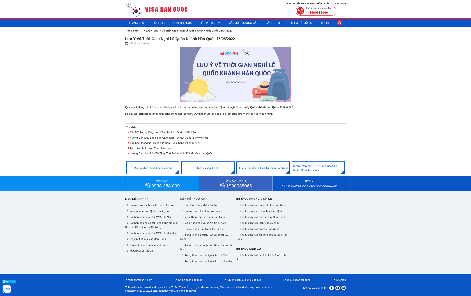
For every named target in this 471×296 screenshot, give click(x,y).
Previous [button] (123, 168)
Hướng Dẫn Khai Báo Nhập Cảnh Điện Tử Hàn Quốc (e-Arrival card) (169, 137)
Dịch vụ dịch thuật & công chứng (153, 167)
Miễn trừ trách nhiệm (140, 279)
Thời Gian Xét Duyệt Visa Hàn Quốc (151, 148)
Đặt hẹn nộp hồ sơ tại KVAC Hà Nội (150, 216)
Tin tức (145, 30)
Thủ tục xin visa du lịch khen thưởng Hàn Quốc (262, 236)
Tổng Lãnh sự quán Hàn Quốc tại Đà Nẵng (204, 236)
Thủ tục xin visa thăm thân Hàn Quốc (261, 211)
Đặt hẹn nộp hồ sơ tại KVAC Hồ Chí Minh (153, 232)
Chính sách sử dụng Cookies (244, 279)
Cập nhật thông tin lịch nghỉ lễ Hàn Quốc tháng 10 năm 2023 (165, 142)
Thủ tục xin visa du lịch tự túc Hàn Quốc (262, 204)
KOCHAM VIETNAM (141, 250)
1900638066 (318, 12)
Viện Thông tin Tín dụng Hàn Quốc (204, 216)
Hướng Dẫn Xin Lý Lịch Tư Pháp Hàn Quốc (263, 167)
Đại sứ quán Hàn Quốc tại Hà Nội (204, 228)
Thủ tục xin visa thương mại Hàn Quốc (262, 216)
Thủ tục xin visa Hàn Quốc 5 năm (259, 222)
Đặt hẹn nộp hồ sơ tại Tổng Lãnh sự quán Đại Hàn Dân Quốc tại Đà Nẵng (151, 224)
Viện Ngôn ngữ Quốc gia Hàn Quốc (205, 222)
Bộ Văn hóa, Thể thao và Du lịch (203, 211)
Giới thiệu (158, 22)
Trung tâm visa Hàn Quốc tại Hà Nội (205, 255)
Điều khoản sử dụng (299, 279)
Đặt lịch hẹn (274, 22)
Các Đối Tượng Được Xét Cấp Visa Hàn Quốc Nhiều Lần (163, 132)
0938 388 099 (165, 185)
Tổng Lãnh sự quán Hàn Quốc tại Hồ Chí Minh (206, 246)
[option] (152, 167)
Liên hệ (325, 22)
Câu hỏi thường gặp (243, 22)
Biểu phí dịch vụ (210, 22)
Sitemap (341, 279)
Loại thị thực (182, 22)
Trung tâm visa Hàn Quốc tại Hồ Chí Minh (208, 261)
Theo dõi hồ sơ (301, 22)
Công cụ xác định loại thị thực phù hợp (151, 204)
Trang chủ (136, 22)
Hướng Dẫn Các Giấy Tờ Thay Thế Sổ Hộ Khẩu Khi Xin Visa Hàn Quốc (171, 153)
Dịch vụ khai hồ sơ (208, 167)
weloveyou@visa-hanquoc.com (312, 185)
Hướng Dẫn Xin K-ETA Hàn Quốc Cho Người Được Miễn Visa (315, 167)
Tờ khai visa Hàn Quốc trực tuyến (149, 211)
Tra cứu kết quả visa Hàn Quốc (147, 238)
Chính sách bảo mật (190, 279)
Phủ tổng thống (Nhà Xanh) (200, 204)
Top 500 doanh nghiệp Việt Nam (148, 244)
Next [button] (348, 168)
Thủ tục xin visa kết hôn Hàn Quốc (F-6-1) (261, 256)
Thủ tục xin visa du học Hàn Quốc (259, 228)
